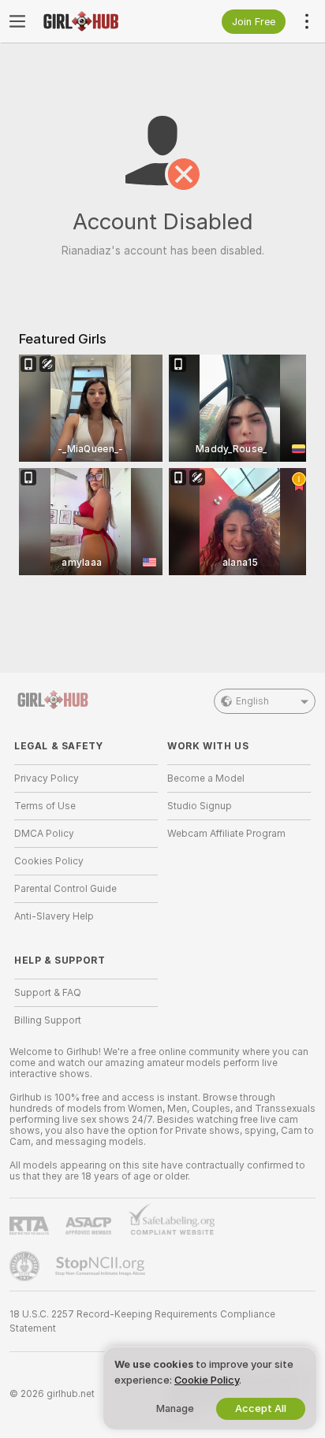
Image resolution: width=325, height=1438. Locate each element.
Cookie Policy (206, 1380)
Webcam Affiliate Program (226, 833)
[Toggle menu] (17, 21)
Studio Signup (199, 806)
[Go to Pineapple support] (26, 1266)
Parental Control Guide (65, 888)
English (252, 701)
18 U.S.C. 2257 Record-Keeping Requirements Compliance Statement (142, 1321)
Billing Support (47, 1020)
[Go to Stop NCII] (101, 1266)
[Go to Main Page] (98, 21)
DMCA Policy (44, 833)
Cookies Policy (49, 861)
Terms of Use (45, 806)
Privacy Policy (46, 778)
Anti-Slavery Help (54, 916)
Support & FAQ (47, 992)
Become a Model (206, 778)
